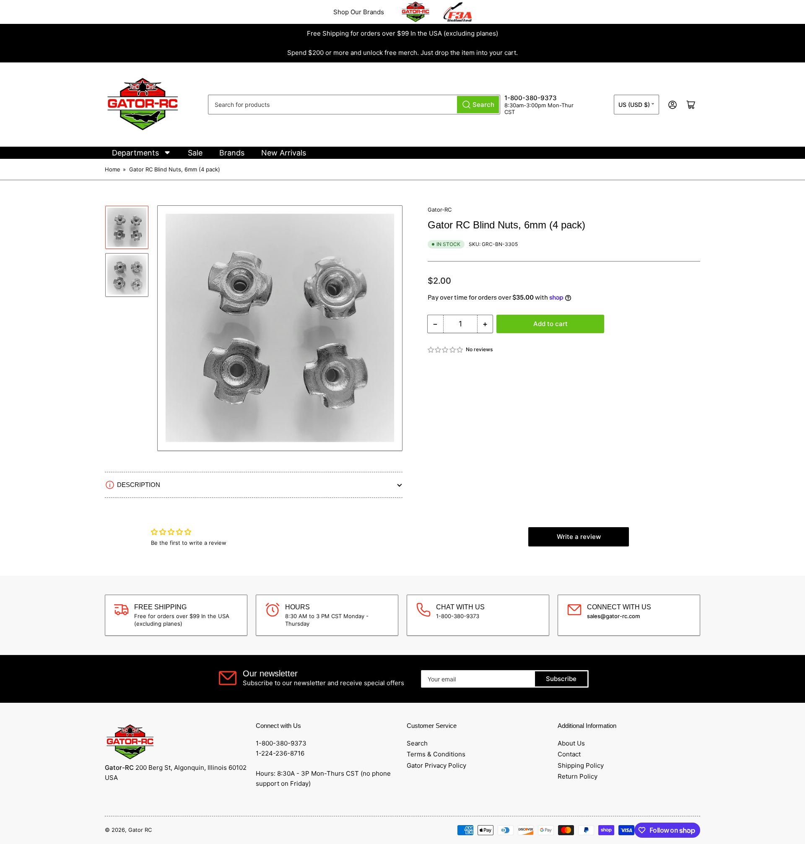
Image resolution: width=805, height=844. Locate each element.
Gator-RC (440, 209)
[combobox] (354, 104)
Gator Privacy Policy (436, 765)
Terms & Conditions (436, 754)
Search (417, 743)
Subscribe (561, 679)
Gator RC (140, 829)
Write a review (579, 537)
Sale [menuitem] (195, 152)
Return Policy (577, 776)
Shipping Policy (581, 765)
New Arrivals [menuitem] (283, 152)
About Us (571, 743)
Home (112, 169)
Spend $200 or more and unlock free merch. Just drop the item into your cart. (402, 53)
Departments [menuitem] (135, 152)
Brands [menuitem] (231, 152)
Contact (569, 754)
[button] (446, 349)
